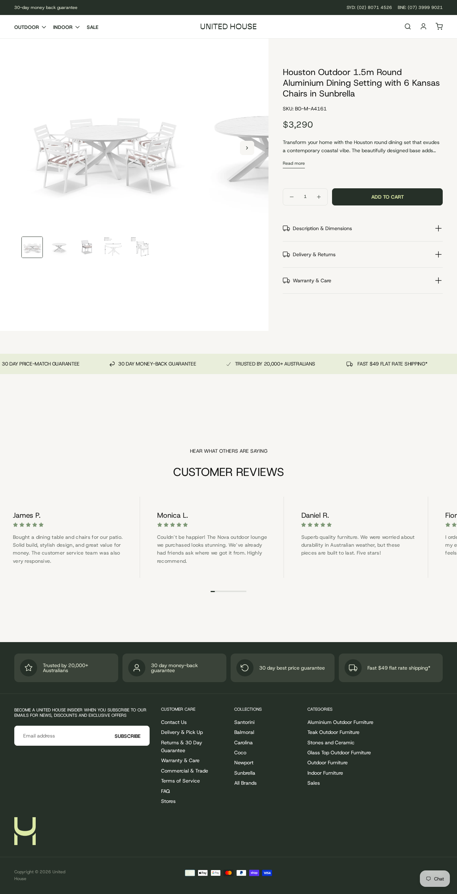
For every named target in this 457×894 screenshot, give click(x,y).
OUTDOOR (26, 27)
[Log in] (423, 27)
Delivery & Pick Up (182, 732)
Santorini (244, 722)
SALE (93, 27)
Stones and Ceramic (331, 742)
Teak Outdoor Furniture (333, 732)
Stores (168, 801)
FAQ (165, 791)
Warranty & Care (180, 760)
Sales (313, 783)
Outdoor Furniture (327, 762)
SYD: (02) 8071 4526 (369, 7)
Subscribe (128, 736)
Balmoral (244, 732)
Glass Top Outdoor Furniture (339, 752)
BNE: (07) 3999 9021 (420, 7)
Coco (240, 752)
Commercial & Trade (184, 771)
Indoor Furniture (325, 773)
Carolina (243, 742)
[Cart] (439, 27)
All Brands (245, 783)
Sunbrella (244, 773)
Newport (243, 762)
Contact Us (174, 722)
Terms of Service (180, 781)
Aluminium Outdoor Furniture (340, 722)
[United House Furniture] (25, 831)
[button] (407, 27)
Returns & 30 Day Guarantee (181, 746)
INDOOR (62, 27)
